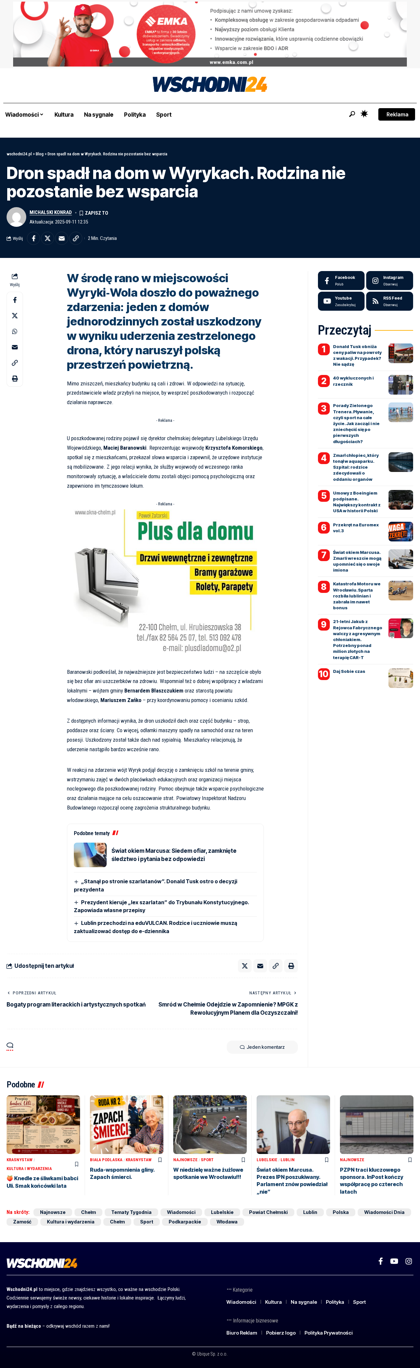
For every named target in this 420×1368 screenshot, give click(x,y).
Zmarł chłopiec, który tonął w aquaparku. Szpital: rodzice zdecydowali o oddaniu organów (356, 467)
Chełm (88, 1212)
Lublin (288, 1159)
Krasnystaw (19, 1159)
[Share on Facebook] (33, 238)
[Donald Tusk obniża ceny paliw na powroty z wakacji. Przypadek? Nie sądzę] (400, 353)
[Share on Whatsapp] (15, 331)
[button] (352, 114)
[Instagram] (389, 280)
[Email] (61, 238)
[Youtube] (341, 301)
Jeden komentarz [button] (266, 1047)
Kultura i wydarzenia (29, 1168)
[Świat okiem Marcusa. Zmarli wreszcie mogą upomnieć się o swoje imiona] (400, 559)
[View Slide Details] (210, 34)
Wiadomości (181, 1212)
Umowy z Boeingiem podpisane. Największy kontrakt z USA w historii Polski (357, 502)
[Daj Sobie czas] (400, 678)
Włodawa (227, 1221)
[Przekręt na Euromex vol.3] (400, 531)
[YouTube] (394, 1261)
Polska (341, 1212)
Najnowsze (185, 1159)
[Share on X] (47, 238)
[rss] (389, 301)
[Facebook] (341, 280)
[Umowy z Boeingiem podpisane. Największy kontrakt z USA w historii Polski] (400, 500)
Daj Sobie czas (349, 671)
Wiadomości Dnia (384, 1212)
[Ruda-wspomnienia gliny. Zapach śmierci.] (126, 1124)
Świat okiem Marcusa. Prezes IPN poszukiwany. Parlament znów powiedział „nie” (292, 1180)
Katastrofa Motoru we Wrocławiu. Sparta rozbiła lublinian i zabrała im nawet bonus (357, 595)
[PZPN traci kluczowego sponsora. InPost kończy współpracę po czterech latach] (376, 1124)
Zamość (22, 1221)
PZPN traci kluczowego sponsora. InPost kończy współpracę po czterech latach (371, 1180)
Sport (207, 1159)
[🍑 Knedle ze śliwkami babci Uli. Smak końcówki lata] (43, 1124)
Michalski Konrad (51, 212)
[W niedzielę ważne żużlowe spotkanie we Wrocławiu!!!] (210, 1124)
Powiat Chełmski (268, 1212)
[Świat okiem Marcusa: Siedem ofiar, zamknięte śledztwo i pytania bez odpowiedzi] (90, 855)
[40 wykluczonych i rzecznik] (400, 385)
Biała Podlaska (106, 1159)
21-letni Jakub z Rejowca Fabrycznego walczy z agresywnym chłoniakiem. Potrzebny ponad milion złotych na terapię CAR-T (357, 639)
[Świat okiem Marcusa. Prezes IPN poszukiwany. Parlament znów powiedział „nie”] (293, 1124)
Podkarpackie (185, 1221)
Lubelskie (267, 1159)
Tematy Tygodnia (131, 1212)
